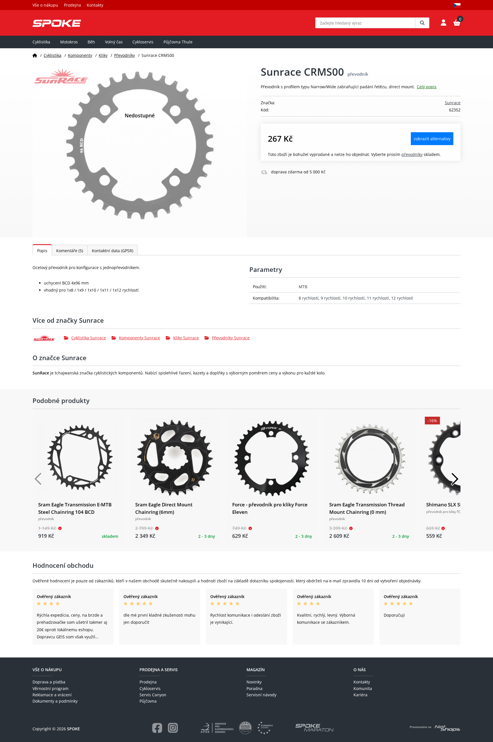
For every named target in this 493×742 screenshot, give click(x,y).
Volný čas (114, 42)
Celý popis (427, 86)
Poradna (254, 688)
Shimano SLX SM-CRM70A (456, 504)
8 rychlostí (308, 298)
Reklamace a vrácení (52, 694)
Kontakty (95, 5)
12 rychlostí (402, 298)
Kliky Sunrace (186, 337)
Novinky (254, 682)
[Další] (455, 479)
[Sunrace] (48, 338)
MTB (303, 286)
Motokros (69, 42)
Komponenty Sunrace (139, 337)
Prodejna (72, 5)
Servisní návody (261, 694)
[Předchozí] (38, 479)
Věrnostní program (50, 688)
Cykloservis (142, 42)
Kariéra (360, 694)
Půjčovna (148, 701)
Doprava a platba (49, 682)
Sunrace (452, 102)
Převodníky (124, 55)
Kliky (103, 55)
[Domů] (35, 55)
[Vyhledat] (422, 22)
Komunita (362, 688)
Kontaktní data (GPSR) (112, 250)
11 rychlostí (378, 298)
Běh (91, 42)
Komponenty (80, 55)
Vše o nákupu (45, 5)
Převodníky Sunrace (231, 337)
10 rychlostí (354, 298)
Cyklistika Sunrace (88, 337)
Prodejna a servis (159, 669)
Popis (42, 250)
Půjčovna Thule (178, 42)
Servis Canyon (153, 694)
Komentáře (69, 250)
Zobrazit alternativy (432, 138)
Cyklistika (41, 42)
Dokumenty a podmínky (55, 701)
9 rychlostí (330, 298)
